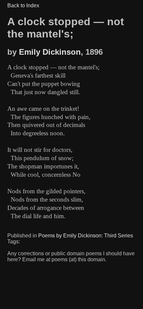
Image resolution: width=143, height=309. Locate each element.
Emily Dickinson (50, 51)
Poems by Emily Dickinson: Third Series (85, 235)
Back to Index (23, 5)
